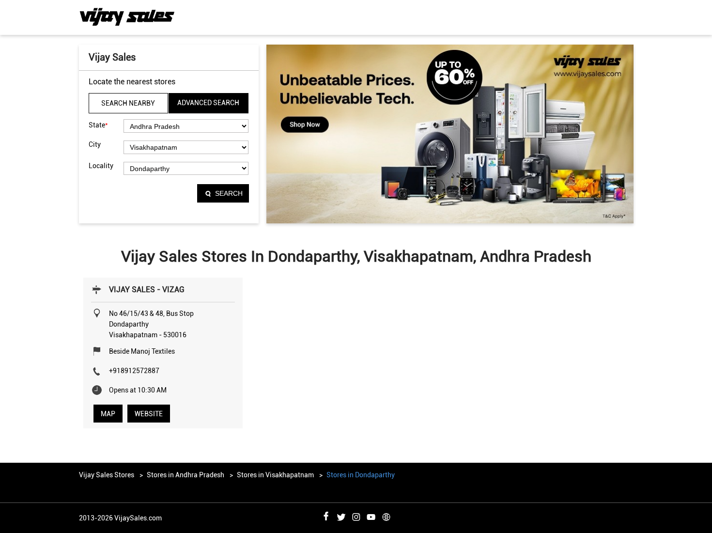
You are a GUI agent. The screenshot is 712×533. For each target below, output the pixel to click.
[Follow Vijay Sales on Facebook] (326, 515)
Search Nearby (128, 103)
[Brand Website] (386, 515)
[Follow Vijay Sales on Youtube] (371, 515)
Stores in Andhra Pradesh (185, 475)
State (98, 125)
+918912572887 (134, 371)
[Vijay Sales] (127, 17)
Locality (101, 166)
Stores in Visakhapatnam (275, 475)
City (95, 144)
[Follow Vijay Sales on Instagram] (356, 515)
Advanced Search (208, 103)
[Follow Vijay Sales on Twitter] (341, 515)
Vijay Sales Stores (107, 475)
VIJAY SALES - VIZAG (147, 289)
